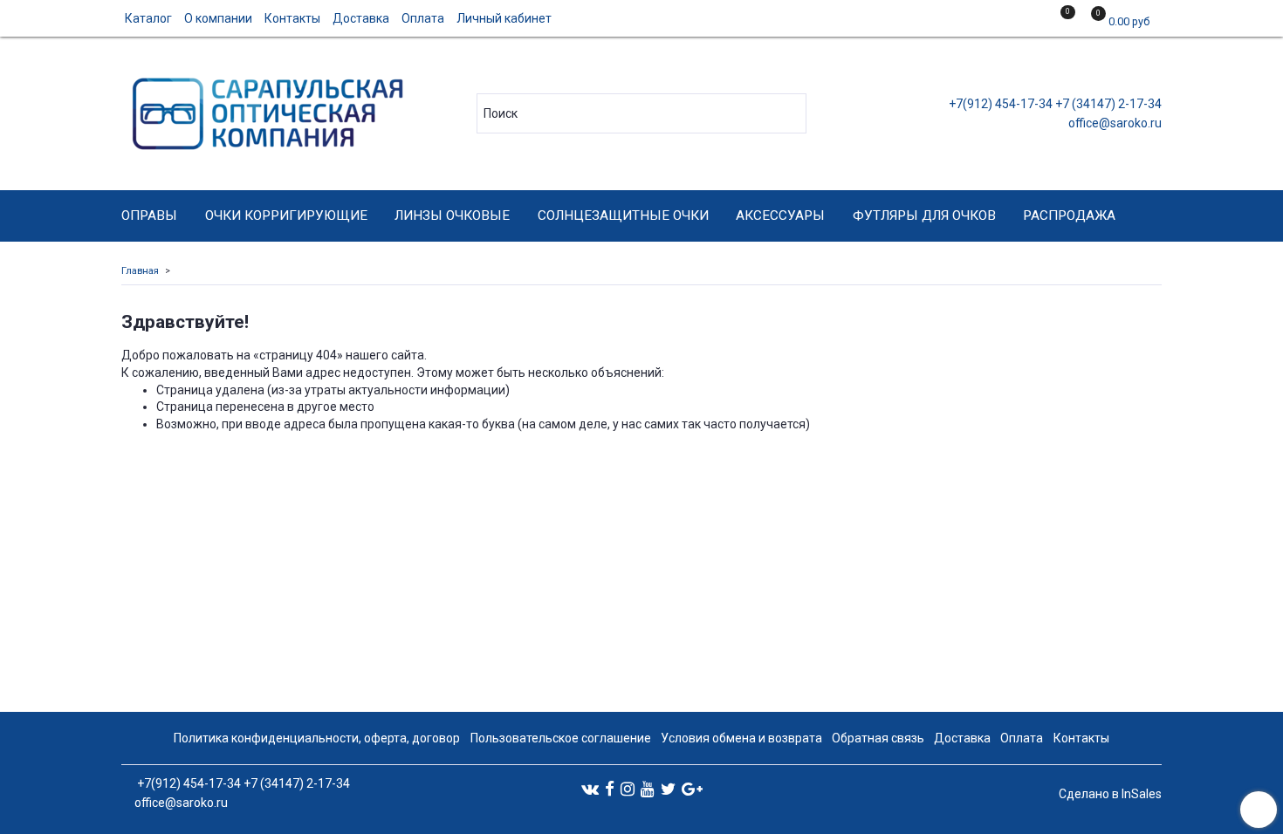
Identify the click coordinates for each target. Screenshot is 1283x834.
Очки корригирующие (286, 215)
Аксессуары (780, 215)
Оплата (422, 18)
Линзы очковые (452, 215)
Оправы (149, 215)
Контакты (292, 18)
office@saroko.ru (1114, 123)
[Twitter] (668, 789)
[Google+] (692, 789)
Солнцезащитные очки (623, 215)
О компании (218, 18)
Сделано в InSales (1110, 794)
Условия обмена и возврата (741, 738)
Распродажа (1069, 215)
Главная (140, 271)
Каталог (148, 18)
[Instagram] (628, 789)
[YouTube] (648, 789)
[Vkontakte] (590, 789)
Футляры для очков (924, 215)
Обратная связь (878, 738)
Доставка (361, 18)
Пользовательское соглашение (560, 738)
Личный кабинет (504, 18)
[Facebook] (609, 789)
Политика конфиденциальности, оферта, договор (317, 738)
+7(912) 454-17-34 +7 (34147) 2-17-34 (1054, 104)
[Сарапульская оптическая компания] (264, 109)
